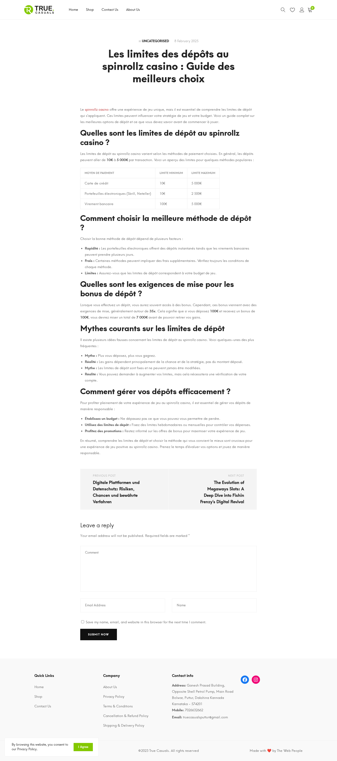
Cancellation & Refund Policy (125, 716)
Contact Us (110, 10)
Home (73, 10)
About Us (133, 10)
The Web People (290, 751)
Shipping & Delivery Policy (123, 725)
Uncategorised (155, 41)
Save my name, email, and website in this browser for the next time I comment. (146, 622)
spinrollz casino (97, 109)
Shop (90, 10)
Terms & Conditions (118, 706)
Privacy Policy (113, 697)
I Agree (83, 747)
